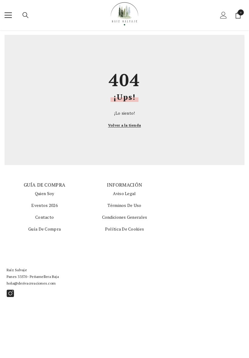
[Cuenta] (223, 15)
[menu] (8, 15)
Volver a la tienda (124, 125)
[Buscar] (25, 15)
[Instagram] (10, 293)
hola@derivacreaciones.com (31, 283)
